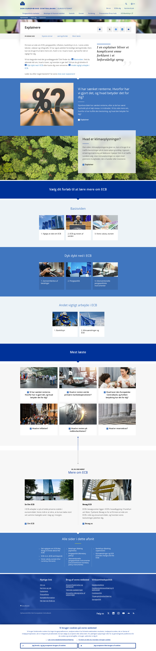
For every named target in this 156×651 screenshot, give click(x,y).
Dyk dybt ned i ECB (35, 65)
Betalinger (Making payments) (75, 550)
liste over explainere (66, 74)
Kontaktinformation (47, 598)
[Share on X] (109, 29)
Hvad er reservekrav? (118, 429)
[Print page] (99, 29)
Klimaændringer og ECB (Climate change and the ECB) (105, 556)
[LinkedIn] (113, 613)
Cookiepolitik (97, 593)
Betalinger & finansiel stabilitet (54, 13)
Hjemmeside (24, 17)
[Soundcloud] (128, 613)
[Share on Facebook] (116, 29)
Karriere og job (45, 588)
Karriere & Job (129, 8)
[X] (108, 613)
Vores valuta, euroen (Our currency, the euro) (50, 560)
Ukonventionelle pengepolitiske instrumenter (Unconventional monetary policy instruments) (79, 562)
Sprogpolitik (96, 599)
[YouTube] (123, 613)
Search (126, 3)
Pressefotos (44, 594)
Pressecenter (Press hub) (107, 13)
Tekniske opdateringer (74, 590)
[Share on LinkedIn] (122, 29)
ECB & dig (117, 8)
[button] (129, 3)
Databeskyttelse (98, 585)
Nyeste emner (47, 36)
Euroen (81, 13)
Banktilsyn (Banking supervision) (103, 550)
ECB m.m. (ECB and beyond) (51, 556)
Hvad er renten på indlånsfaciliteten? (78, 430)
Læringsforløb (62, 36)
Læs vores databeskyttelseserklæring (60, 640)
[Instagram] (118, 613)
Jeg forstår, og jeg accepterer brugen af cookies (49, 645)
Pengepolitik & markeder (30, 13)
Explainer (85, 120)
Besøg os (89, 524)
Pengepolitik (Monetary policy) (77, 555)
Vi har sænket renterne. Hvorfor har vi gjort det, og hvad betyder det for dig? (39, 395)
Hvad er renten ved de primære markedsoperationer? (78, 393)
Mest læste (76, 36)
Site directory (25, 605)
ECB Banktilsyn (126, 13)
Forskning (91, 13)
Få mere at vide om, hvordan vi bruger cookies (94, 640)
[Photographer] (72, 124)
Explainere (44, 591)
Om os (108, 8)
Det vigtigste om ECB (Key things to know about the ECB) (50, 551)
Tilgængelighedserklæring (101, 596)
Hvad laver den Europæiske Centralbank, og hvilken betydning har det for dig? (118, 395)
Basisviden (78, 60)
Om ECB (30, 524)
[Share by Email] (128, 29)
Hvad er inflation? (40, 429)
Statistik (71, 13)
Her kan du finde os (47, 601)
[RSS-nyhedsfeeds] (133, 613)
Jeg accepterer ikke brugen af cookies (107, 645)
